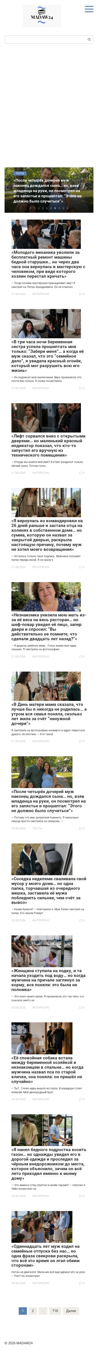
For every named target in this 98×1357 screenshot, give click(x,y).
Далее (71, 1311)
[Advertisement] (49, 105)
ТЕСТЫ (37, 828)
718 (55, 1311)
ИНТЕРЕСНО (40, 294)
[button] (30, 208)
